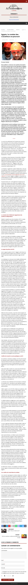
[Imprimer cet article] (14, 526)
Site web (3, 567)
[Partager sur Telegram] (21, 526)
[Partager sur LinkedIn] (7, 526)
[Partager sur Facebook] (2, 526)
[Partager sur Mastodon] (18, 526)
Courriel (3, 564)
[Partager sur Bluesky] (23, 526)
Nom (2, 560)
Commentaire (4, 550)
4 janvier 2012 (5, 39)
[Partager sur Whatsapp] (16, 526)
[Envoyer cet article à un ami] (11, 526)
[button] (26, 1)
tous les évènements (14, 19)
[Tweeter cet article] (5, 526)
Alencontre (12, 39)
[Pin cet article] (9, 526)
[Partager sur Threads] (25, 526)
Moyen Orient (10, 29)
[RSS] (14, 26)
